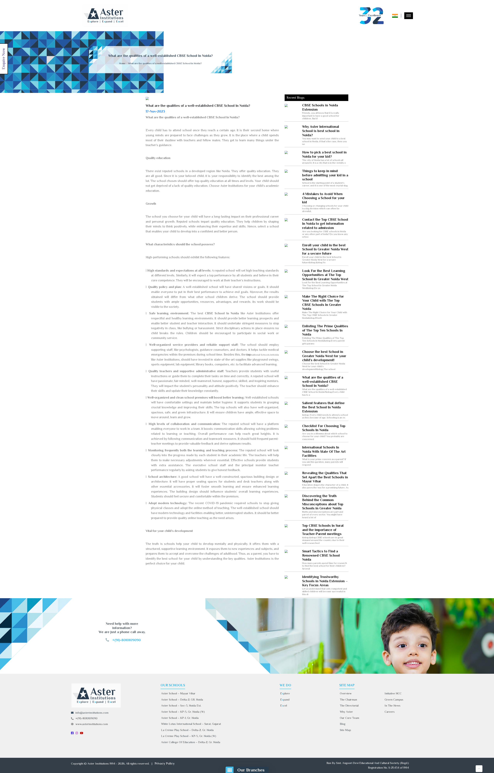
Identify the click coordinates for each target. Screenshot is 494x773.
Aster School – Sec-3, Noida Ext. (181, 705)
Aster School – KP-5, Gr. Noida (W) (183, 711)
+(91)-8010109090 (86, 718)
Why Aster (346, 711)
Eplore (285, 693)
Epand (284, 699)
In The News (392, 705)
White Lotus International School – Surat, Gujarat (191, 723)
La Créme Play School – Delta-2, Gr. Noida (187, 730)
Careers (390, 711)
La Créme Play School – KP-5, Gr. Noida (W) (188, 736)
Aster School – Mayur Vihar (178, 693)
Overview (346, 693)
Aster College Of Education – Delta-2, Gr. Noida (190, 742)
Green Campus (394, 699)
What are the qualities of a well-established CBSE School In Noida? (165, 63)
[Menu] (408, 15)
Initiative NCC (393, 693)
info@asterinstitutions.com (91, 712)
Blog (342, 723)
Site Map (345, 730)
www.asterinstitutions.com (91, 724)
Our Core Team (349, 717)
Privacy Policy (165, 763)
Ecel (283, 705)
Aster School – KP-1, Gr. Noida (180, 717)
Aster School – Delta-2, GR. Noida (182, 699)
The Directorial (349, 705)
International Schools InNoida (265, 354)
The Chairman (348, 699)
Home (122, 63)
